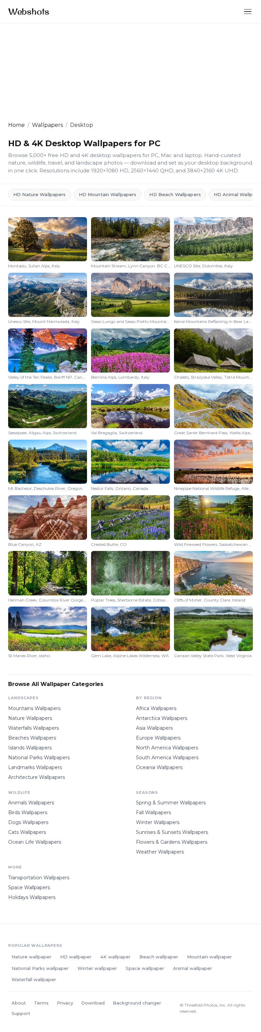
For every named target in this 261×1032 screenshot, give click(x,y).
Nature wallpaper (31, 956)
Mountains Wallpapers (34, 708)
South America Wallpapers (167, 757)
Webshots (28, 11)
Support (21, 1013)
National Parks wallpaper (40, 968)
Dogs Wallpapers (28, 822)
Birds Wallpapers (27, 812)
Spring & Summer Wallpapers (171, 803)
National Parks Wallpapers (39, 757)
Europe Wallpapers (158, 738)
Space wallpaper (145, 968)
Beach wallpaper (158, 956)
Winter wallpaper (97, 968)
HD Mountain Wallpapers (108, 194)
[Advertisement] (130, 72)
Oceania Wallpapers (159, 767)
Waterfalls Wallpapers (33, 728)
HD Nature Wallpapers (39, 194)
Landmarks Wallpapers (35, 767)
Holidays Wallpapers (31, 897)
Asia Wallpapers (154, 728)
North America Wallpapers (167, 748)
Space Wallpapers (29, 887)
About (19, 1003)
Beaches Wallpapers (32, 738)
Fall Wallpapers (153, 812)
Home (16, 125)
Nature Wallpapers (30, 718)
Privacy (65, 1003)
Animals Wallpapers (31, 803)
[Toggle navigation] (248, 12)
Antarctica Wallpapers (161, 718)
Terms (41, 1003)
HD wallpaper (75, 956)
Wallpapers (47, 125)
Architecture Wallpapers (36, 777)
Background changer (137, 1003)
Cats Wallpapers (27, 832)
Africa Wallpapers (156, 708)
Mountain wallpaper (209, 956)
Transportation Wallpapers (38, 878)
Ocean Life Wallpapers (34, 842)
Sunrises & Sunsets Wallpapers (172, 832)
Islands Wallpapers (30, 748)
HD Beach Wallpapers (175, 194)
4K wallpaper (115, 956)
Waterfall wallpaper (34, 979)
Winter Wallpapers (157, 822)
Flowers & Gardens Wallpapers (171, 842)
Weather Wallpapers (160, 852)
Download (93, 1003)
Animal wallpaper (192, 968)
